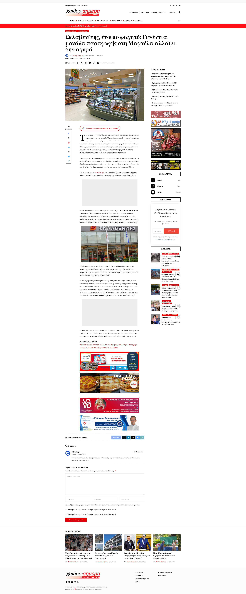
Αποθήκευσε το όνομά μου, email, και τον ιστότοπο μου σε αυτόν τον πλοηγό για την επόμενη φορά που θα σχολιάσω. (104, 505)
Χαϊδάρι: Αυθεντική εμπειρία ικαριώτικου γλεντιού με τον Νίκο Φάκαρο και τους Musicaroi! (163, 76)
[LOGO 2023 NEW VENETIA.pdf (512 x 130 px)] (109, 405)
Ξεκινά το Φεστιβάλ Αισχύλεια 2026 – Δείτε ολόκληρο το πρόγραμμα (170, 308)
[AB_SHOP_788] (109, 361)
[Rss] (179, 5)
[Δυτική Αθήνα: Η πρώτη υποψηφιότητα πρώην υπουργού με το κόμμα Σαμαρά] (137, 542)
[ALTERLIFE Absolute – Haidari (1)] (166, 164)
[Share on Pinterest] (68, 142)
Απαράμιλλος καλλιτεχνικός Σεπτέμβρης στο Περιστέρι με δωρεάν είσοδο (171, 320)
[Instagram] (177, 5)
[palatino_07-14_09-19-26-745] (109, 382)
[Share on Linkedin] (68, 147)
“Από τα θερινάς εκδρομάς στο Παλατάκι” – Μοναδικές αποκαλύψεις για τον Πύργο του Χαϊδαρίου (171, 261)
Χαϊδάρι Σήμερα (77, 55)
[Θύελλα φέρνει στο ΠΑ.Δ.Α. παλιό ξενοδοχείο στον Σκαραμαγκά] (108, 542)
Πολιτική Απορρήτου (165, 239)
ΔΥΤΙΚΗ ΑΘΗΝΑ (167, 269)
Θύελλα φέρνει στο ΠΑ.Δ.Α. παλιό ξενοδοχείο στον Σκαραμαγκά (106, 555)
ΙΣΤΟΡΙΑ (164, 253)
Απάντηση (139, 452)
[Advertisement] (109, 192)
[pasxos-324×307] (166, 143)
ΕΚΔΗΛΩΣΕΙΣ (166, 314)
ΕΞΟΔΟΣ (174, 314)
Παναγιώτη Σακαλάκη (95, 589)
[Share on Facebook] (77, 63)
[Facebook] (168, 5)
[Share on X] (81, 63)
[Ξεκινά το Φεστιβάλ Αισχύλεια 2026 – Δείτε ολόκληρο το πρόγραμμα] (155, 305)
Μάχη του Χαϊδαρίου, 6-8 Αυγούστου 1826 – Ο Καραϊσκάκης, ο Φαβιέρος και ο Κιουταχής (170, 277)
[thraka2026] (166, 114)
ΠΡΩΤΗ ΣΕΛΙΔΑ (83, 31)
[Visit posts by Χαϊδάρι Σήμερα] (66, 55)
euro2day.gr (99, 172)
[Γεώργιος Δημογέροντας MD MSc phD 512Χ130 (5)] (109, 422)
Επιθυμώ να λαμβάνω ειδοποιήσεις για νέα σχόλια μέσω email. (92, 509)
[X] (170, 5)
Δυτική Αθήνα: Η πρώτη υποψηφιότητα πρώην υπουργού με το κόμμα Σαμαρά (137, 555)
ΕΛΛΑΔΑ (164, 285)
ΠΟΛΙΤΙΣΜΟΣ (166, 301)
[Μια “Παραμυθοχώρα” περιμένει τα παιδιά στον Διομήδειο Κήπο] (167, 542)
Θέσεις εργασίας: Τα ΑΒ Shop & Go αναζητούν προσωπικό (86, 26)
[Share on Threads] (86, 63)
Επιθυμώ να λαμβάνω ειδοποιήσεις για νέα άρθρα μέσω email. (92, 514)
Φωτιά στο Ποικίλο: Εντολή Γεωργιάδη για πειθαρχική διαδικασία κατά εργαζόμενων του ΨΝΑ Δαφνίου (170, 292)
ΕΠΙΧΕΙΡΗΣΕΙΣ (71, 31)
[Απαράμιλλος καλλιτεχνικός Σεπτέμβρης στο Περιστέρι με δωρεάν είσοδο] (155, 319)
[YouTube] (173, 5)
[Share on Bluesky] (90, 63)
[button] (179, 12)
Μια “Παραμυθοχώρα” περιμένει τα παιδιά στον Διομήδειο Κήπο (164, 555)
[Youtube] (166, 192)
